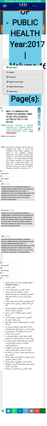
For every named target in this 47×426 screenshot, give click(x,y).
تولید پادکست (10, 287)
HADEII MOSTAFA (11, 129)
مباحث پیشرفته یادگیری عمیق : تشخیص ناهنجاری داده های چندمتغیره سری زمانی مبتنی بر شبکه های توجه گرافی (19, 295)
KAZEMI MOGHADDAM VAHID (16, 131)
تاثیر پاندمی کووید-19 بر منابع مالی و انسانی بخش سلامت (18, 332)
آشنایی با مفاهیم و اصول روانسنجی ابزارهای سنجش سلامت (18, 309)
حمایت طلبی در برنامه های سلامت (17, 289)
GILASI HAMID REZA (25, 129)
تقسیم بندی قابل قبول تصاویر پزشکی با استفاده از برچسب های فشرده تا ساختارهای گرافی (19, 343)
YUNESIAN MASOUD (25, 127)
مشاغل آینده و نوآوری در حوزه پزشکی (18, 362)
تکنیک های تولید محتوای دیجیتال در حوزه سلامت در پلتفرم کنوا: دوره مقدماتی (19, 328)
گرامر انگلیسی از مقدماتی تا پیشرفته (18, 369)
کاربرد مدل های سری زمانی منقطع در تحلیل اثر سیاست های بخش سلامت (18, 349)
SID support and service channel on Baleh (23, 1)
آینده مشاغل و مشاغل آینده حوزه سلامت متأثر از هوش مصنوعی (19, 358)
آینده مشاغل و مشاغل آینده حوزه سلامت (19, 301)
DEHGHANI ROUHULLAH (15, 125)
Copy (8, 184)
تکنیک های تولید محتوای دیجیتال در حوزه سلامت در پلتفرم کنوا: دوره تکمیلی (19, 337)
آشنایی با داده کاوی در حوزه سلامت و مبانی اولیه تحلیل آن (18, 318)
